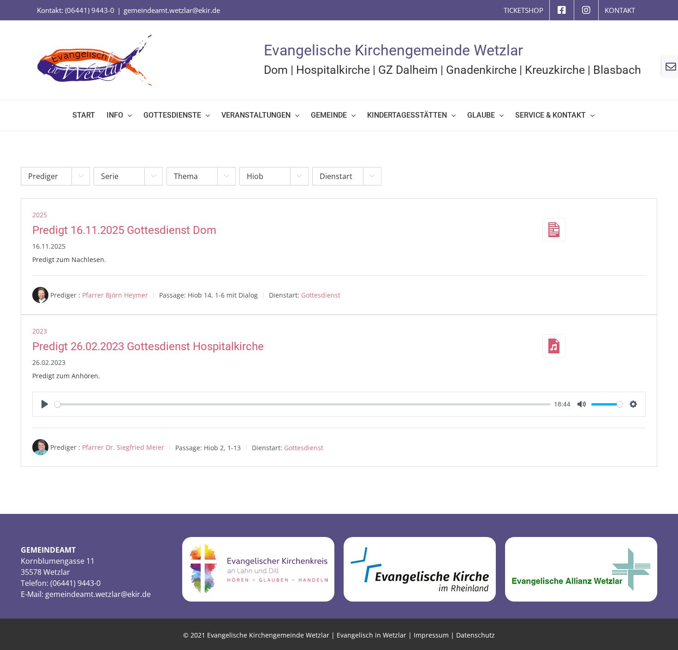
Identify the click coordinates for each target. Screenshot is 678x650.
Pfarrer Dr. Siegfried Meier (123, 447)
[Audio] (553, 346)
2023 (39, 331)
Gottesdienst (320, 295)
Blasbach (617, 70)
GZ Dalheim (408, 70)
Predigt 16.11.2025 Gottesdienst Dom (124, 230)
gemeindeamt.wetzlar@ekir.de (172, 10)
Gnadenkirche (481, 70)
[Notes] (553, 229)
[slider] (302, 404)
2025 (39, 214)
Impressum (431, 635)
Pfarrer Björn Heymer (115, 295)
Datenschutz (475, 635)
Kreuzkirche (555, 70)
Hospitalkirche (333, 70)
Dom (276, 70)
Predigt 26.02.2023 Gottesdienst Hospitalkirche (148, 346)
